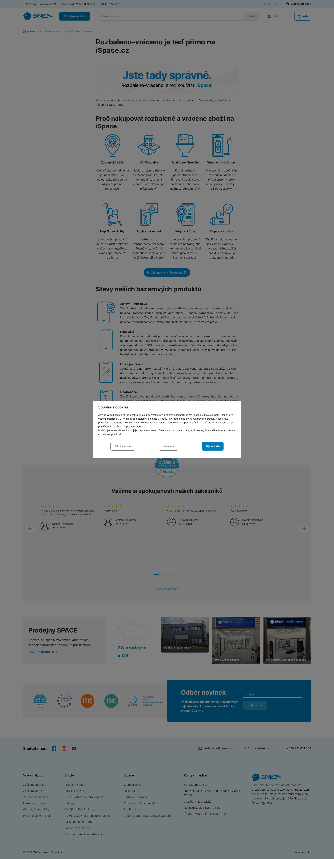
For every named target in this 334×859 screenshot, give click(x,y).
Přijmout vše (213, 446)
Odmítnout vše (122, 446)
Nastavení (168, 446)
